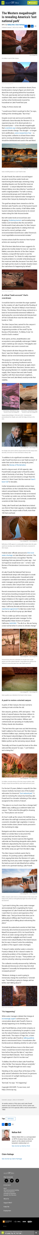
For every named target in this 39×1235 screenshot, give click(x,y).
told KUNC (13, 623)
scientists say (10, 128)
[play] (3, 1233)
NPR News (11, 1118)
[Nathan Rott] (6, 1135)
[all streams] (36, 1232)
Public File (6, 1206)
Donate (33, 3)
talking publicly (29, 1038)
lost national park (26, 793)
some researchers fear (23, 133)
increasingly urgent (9, 1019)
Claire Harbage (19, 25)
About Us (6, 1199)
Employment (7, 1210)
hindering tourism (15, 220)
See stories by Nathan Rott (21, 1146)
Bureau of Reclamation (18, 465)
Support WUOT (8, 1202)
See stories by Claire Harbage (12, 1159)
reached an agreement (10, 609)
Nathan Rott (11, 25)
